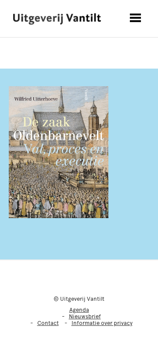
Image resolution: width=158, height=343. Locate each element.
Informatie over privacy (102, 323)
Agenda (79, 310)
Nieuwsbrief (85, 316)
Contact (48, 323)
